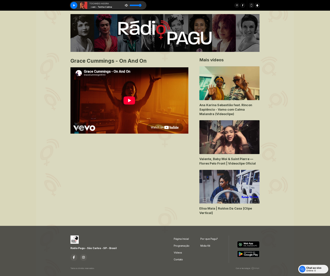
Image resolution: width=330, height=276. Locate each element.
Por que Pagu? (209, 238)
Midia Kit (205, 245)
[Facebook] (242, 5)
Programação (181, 245)
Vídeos (178, 252)
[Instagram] (237, 5)
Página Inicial (181, 238)
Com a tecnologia (243, 268)
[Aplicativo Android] (257, 5)
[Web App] (251, 5)
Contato (178, 259)
